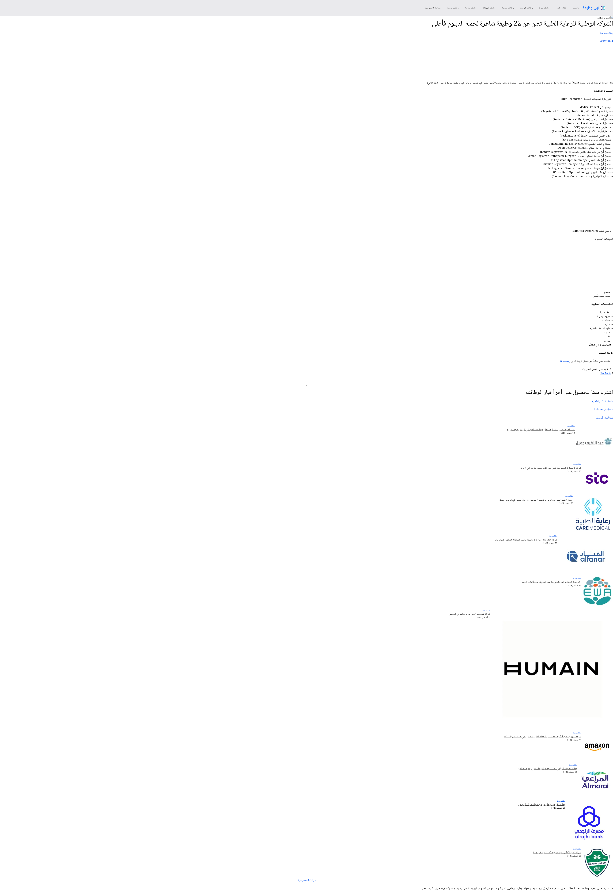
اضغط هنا (606, 373)
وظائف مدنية (470, 8)
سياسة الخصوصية (433, 8)
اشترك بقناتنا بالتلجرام (602, 401)
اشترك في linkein (603, 409)
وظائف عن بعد (489, 8)
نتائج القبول (561, 8)
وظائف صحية (508, 8)
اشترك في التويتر (604, 417)
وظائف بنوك (544, 8)
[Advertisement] (555, 64)
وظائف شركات (526, 8)
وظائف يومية (452, 8)
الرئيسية (575, 8)
